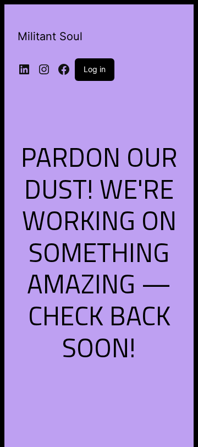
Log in (95, 69)
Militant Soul (50, 36)
